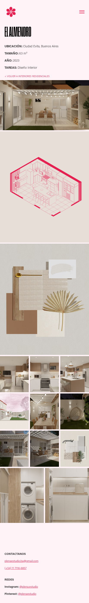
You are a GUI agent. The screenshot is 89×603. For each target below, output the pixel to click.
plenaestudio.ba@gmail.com (21, 561)
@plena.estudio (28, 586)
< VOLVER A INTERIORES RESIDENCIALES (27, 76)
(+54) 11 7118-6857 (16, 568)
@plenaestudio (27, 593)
